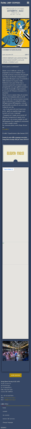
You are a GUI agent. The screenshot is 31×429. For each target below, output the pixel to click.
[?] (12, 54)
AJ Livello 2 (5, 129)
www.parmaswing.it (9, 397)
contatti (5, 411)
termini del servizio (9, 418)
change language (8, 422)
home (4, 408)
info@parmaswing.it (10, 399)
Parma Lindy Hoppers (10, 3)
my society (6, 415)
